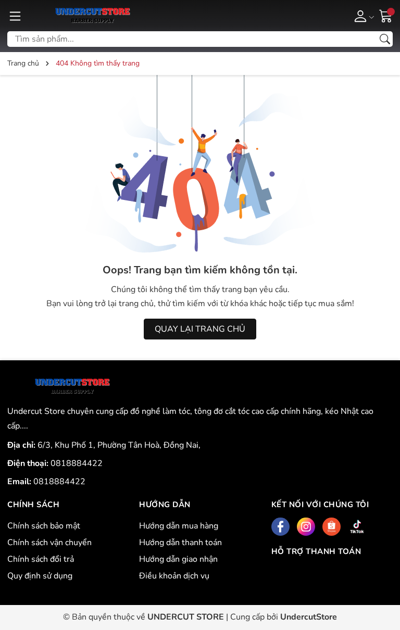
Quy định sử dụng (39, 576)
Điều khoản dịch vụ (174, 576)
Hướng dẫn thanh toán (180, 542)
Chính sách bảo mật (43, 526)
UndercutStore (308, 617)
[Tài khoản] (362, 15)
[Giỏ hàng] (386, 15)
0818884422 (77, 463)
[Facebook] (280, 527)
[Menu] (15, 15)
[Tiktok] (357, 527)
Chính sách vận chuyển (49, 542)
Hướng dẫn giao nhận (178, 559)
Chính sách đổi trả (40, 559)
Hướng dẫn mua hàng (178, 526)
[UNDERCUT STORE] (72, 386)
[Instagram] (306, 527)
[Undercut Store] (92, 15)
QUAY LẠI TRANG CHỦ (200, 329)
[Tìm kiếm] (385, 39)
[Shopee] (331, 527)
